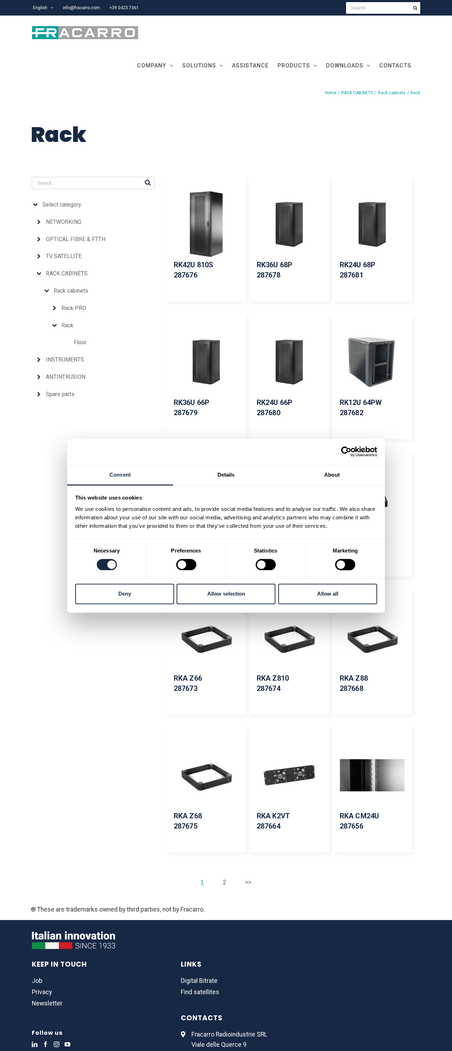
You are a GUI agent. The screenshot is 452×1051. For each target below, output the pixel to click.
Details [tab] (226, 475)
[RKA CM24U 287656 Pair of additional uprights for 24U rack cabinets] (372, 775)
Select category (61, 204)
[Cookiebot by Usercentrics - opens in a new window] (346, 451)
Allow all (327, 594)
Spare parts (60, 394)
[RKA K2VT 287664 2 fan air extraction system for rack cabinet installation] (289, 775)
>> (248, 882)
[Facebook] (45, 1044)
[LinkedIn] (34, 1044)
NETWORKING (63, 222)
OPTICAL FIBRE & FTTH (75, 239)
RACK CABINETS (67, 273)
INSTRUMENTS (65, 359)
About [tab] (332, 475)
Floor (80, 342)
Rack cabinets (71, 290)
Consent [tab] (120, 475)
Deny (124, 594)
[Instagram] (56, 1044)
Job (37, 980)
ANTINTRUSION (65, 377)
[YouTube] (67, 1044)
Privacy (42, 992)
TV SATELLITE (64, 256)
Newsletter (47, 1003)
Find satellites (200, 992)
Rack (67, 325)
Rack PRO (73, 308)
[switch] (186, 564)
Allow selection (226, 594)
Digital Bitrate (199, 980)
